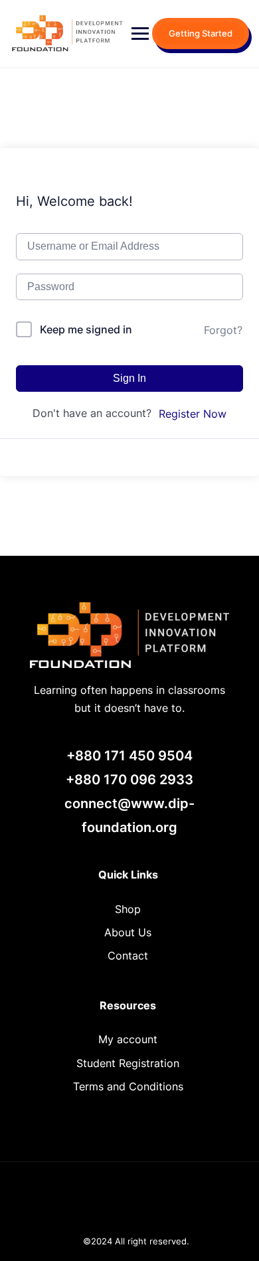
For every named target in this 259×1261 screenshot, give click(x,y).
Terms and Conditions (128, 1086)
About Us (127, 932)
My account (127, 1039)
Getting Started (200, 33)
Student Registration (127, 1063)
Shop (128, 909)
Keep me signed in (86, 329)
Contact (128, 955)
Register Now (192, 413)
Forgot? (223, 330)
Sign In (129, 378)
